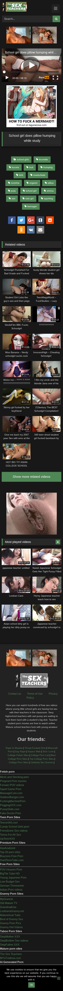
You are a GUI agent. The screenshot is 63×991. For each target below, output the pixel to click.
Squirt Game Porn (10, 789)
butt (31, 167)
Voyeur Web (34, 751)
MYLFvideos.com (10, 958)
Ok (31, 985)
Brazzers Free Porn (11, 856)
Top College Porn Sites (42, 758)
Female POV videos (12, 785)
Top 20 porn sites (10, 852)
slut (13, 198)
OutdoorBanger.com (12, 797)
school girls (23, 159)
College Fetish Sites (18, 755)
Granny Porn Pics (10, 923)
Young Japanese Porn (13, 877)
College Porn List (40, 755)
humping (48, 167)
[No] (58, 978)
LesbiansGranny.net (12, 911)
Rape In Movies (14, 748)
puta (13, 190)
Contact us (14, 693)
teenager (32, 206)
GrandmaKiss (8, 907)
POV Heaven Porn (11, 869)
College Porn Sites (18, 762)
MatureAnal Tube (10, 915)
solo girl (29, 198)
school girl (31, 190)
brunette (43, 159)
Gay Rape (20, 751)
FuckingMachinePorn (13, 801)
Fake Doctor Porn (10, 813)
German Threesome (12, 885)
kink (21, 175)
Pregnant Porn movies (13, 781)
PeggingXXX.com (10, 805)
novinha (15, 183)
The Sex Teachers (11, 954)
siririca (50, 190)
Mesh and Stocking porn (14, 777)
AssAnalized (7, 848)
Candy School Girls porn (14, 826)
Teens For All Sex (10, 834)
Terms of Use (35, 693)
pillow (51, 183)
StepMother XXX (10, 936)
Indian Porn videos (11, 889)
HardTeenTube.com (12, 860)
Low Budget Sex (10, 881)
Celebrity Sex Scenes (41, 762)
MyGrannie (6, 899)
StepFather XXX (9, 944)
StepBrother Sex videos (14, 940)
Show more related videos (31, 476)
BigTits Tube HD (10, 873)
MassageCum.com (11, 793)
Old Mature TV (8, 903)
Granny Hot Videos (11, 927)
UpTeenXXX (7, 838)
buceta (15, 167)
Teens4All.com (9, 822)
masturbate (39, 175)
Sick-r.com (48, 751)
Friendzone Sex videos (14, 830)
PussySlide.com (9, 809)
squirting (48, 198)
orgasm (33, 183)
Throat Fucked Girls (35, 748)
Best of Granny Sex (11, 919)
